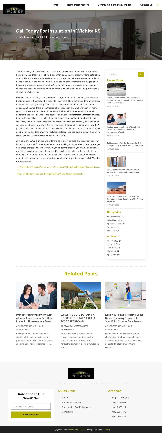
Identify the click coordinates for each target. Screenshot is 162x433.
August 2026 (112, 241)
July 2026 (111, 244)
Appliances (111, 227)
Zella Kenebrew (26, 37)
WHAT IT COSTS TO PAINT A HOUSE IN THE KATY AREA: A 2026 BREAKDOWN (78, 318)
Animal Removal (113, 220)
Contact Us (146, 4)
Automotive (112, 230)
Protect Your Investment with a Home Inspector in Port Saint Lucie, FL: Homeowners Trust (123, 129)
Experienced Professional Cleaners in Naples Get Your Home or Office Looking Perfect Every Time (125, 100)
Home (55, 4)
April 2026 (111, 255)
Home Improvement (78, 4)
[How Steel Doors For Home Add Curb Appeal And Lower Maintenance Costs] (116, 161)
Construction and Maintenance (114, 4)
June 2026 (111, 248)
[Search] (141, 74)
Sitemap (107, 429)
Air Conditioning (113, 217)
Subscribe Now (30, 414)
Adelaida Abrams (27, 326)
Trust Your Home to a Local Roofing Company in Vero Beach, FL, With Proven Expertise (125, 198)
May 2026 (111, 251)
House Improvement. (77, 429)
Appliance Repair (114, 223)
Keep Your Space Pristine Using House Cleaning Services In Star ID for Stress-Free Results (124, 318)
